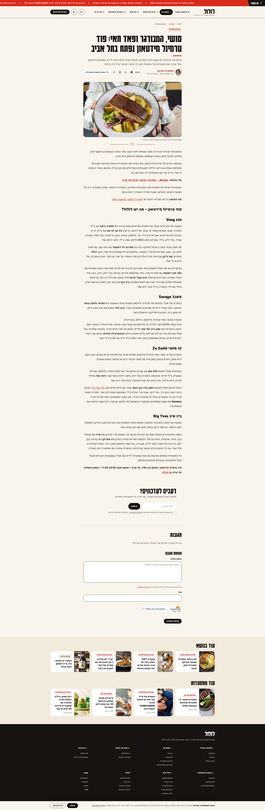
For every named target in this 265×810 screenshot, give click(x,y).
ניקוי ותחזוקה (167, 793)
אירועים (82, 748)
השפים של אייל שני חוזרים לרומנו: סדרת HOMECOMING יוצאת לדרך (54, 3)
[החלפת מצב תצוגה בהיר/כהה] (74, 12)
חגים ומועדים (167, 785)
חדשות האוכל (206, 748)
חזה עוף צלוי (97, 388)
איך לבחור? (168, 781)
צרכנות (212, 757)
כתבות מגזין (210, 781)
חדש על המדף (121, 748)
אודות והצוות (125, 778)
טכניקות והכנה (167, 789)
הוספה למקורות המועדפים (95, 72)
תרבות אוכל (210, 761)
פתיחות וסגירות (160, 24)
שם (180, 592)
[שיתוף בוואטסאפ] (131, 72)
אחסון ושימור (167, 778)
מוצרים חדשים (124, 757)
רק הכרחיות (58, 805)
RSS (86, 789)
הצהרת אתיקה (124, 785)
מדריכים (166, 772)
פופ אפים (84, 753)
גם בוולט (167, 472)
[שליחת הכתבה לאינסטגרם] (120, 72)
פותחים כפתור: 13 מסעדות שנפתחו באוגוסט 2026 (172, 3)
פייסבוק (85, 781)
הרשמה (134, 506)
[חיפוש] (81, 12)
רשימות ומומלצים (208, 785)
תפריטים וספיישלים (165, 765)
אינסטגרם (84, 778)
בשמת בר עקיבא (165, 71)
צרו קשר (127, 781)
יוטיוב (86, 785)
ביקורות (212, 778)
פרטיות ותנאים (124, 789)
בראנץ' (170, 753)
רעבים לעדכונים (60, 11)
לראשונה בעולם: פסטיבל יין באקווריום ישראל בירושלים (117, 3)
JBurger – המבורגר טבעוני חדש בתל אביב (145, 180)
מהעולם (212, 753)
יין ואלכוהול (125, 753)
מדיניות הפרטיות (136, 512)
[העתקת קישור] (114, 72)
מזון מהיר (169, 757)
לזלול (205, 12)
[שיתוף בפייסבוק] (125, 72)
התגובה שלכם (176, 559)
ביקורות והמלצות (205, 772)
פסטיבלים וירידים (81, 757)
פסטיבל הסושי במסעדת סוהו (127, 199)
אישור (72, 805)
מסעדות (172, 24)
